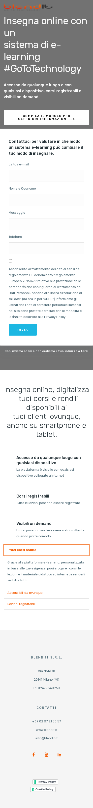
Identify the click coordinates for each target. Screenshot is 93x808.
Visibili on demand (34, 523)
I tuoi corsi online (21, 550)
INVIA (22, 329)
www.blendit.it (46, 730)
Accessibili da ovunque (25, 593)
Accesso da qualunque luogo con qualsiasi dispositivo (48, 460)
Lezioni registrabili (21, 604)
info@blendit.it (46, 738)
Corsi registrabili (32, 496)
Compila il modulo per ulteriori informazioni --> (46, 117)
